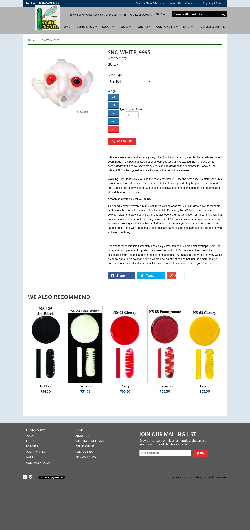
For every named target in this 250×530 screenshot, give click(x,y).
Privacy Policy (85, 457)
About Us (175, 3)
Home (31, 40)
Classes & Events (213, 27)
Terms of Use (84, 446)
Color (107, 27)
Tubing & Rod (85, 27)
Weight (112, 91)
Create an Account (141, 14)
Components (166, 27)
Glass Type (115, 75)
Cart (163, 14)
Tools (124, 27)
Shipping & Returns (214, 3)
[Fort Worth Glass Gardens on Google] (25, 478)
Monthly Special (38, 463)
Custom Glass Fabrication (151, 3)
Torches (142, 27)
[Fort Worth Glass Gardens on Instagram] (31, 478)
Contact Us (191, 3)
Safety (188, 27)
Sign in (122, 14)
